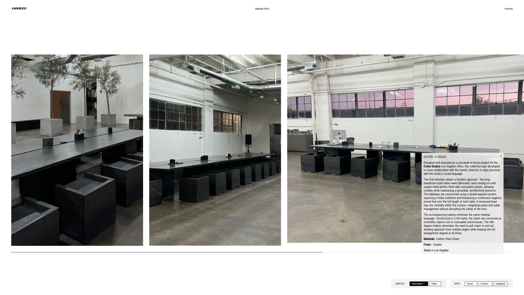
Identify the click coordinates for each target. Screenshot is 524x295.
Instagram (500, 283)
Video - (434, 283)
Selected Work (262, 8)
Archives (509, 8)
